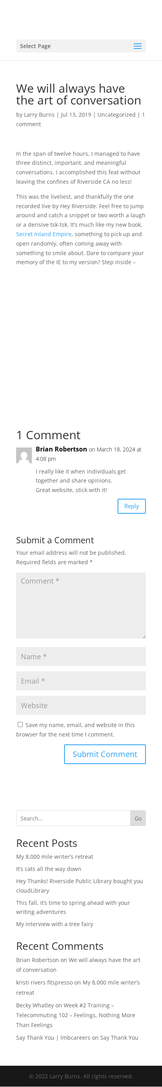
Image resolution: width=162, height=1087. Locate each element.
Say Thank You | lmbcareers (53, 1037)
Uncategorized (117, 114)
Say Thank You (119, 1037)
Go (138, 818)
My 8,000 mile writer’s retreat (54, 856)
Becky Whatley (35, 1005)
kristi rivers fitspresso (44, 982)
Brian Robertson (61, 449)
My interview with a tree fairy (54, 924)
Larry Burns (39, 114)
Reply (131, 506)
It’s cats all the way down (48, 869)
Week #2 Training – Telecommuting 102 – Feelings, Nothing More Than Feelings (75, 1015)
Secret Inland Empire (44, 234)
